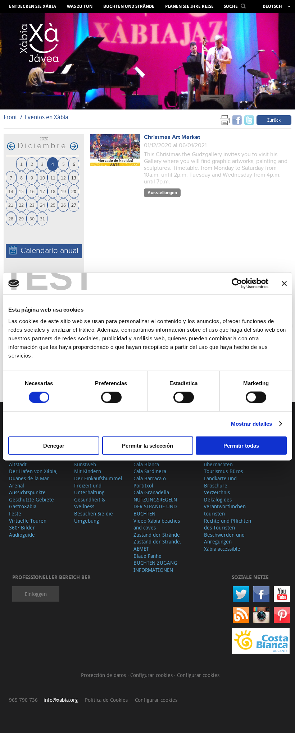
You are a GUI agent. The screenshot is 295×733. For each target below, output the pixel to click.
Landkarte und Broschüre (220, 482)
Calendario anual (49, 250)
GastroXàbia (22, 506)
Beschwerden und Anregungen (224, 538)
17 (42, 191)
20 (73, 191)
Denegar (53, 445)
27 (73, 205)
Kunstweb (85, 464)
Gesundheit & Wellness (89, 503)
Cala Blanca (146, 464)
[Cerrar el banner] (284, 283)
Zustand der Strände (156, 534)
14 (10, 191)
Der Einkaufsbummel (98, 478)
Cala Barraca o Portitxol (149, 482)
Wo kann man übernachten (219, 461)
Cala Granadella (151, 492)
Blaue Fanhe (147, 555)
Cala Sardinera (149, 471)
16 (32, 191)
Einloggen (36, 593)
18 (52, 191)
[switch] (111, 397)
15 (21, 191)
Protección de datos (104, 675)
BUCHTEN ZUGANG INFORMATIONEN (155, 566)
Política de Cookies (106, 699)
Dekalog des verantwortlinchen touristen (225, 506)
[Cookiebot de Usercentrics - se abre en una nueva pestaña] (236, 283)
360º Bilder (22, 527)
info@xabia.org (61, 699)
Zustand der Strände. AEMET (157, 545)
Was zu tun (79, 6)
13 (73, 177)
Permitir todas (241, 445)
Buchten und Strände (128, 6)
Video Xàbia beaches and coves (156, 524)
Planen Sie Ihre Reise (189, 6)
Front (10, 117)
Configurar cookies (152, 675)
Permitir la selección (147, 445)
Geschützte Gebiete (31, 499)
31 (42, 218)
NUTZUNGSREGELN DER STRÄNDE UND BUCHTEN (155, 506)
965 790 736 (23, 699)
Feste (15, 513)
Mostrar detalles (251, 424)
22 (21, 205)
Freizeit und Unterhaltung (89, 489)
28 (10, 218)
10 (42, 177)
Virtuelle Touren (27, 520)
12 (63, 177)
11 (52, 177)
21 (10, 205)
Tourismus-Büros (223, 471)
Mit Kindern (87, 471)
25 (52, 205)
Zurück (274, 120)
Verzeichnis (217, 492)
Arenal (16, 485)
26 (63, 205)
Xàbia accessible (222, 548)
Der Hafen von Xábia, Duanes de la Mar (33, 475)
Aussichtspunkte (27, 492)
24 (42, 205)
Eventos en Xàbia (46, 117)
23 (32, 205)
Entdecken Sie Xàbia (32, 6)
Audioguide (22, 534)
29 (21, 218)
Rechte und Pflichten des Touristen (227, 524)
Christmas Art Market (172, 137)
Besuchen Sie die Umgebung (93, 517)
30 (32, 218)
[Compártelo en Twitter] (249, 120)
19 (63, 191)
